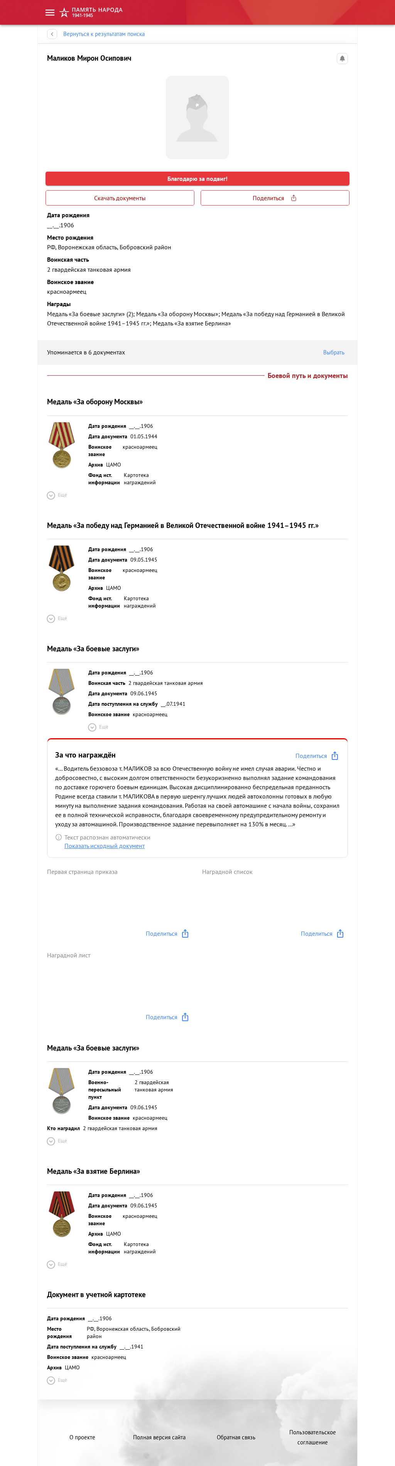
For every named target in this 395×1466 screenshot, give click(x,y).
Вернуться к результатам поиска (104, 33)
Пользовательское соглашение (312, 1437)
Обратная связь (236, 1437)
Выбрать (333, 352)
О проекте (82, 1437)
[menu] (50, 13)
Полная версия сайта (159, 1437)
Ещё (62, 495)
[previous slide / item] (53, 114)
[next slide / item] (342, 114)
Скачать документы (120, 198)
